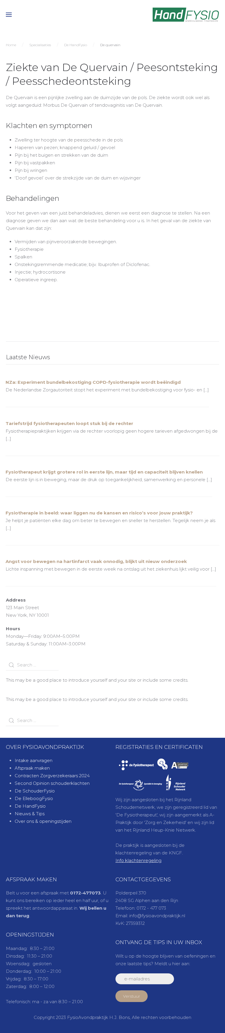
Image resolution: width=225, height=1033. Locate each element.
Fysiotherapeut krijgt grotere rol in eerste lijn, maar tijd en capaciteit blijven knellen (104, 472)
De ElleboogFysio (34, 798)
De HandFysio (75, 45)
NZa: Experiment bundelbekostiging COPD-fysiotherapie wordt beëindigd (93, 382)
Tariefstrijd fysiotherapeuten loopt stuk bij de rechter (69, 423)
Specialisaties (40, 45)
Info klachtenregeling (138, 860)
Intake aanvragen (33, 760)
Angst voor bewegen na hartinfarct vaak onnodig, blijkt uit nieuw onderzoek (96, 561)
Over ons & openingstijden (43, 821)
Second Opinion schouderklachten (52, 783)
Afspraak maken (32, 768)
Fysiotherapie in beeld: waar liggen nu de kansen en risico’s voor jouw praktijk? (99, 513)
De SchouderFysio (35, 791)
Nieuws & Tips (30, 813)
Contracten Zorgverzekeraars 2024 (52, 775)
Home (11, 45)
